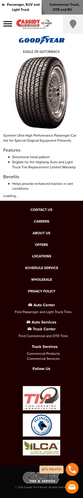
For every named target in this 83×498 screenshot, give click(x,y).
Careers (41, 221)
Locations (41, 256)
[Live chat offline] (72, 487)
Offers (41, 244)
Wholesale (41, 279)
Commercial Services (43, 358)
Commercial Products (43, 353)
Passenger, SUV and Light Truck (23, 7)
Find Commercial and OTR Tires (43, 335)
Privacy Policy (41, 291)
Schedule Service (41, 268)
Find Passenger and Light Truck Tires (43, 311)
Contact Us (41, 209)
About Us (41, 233)
